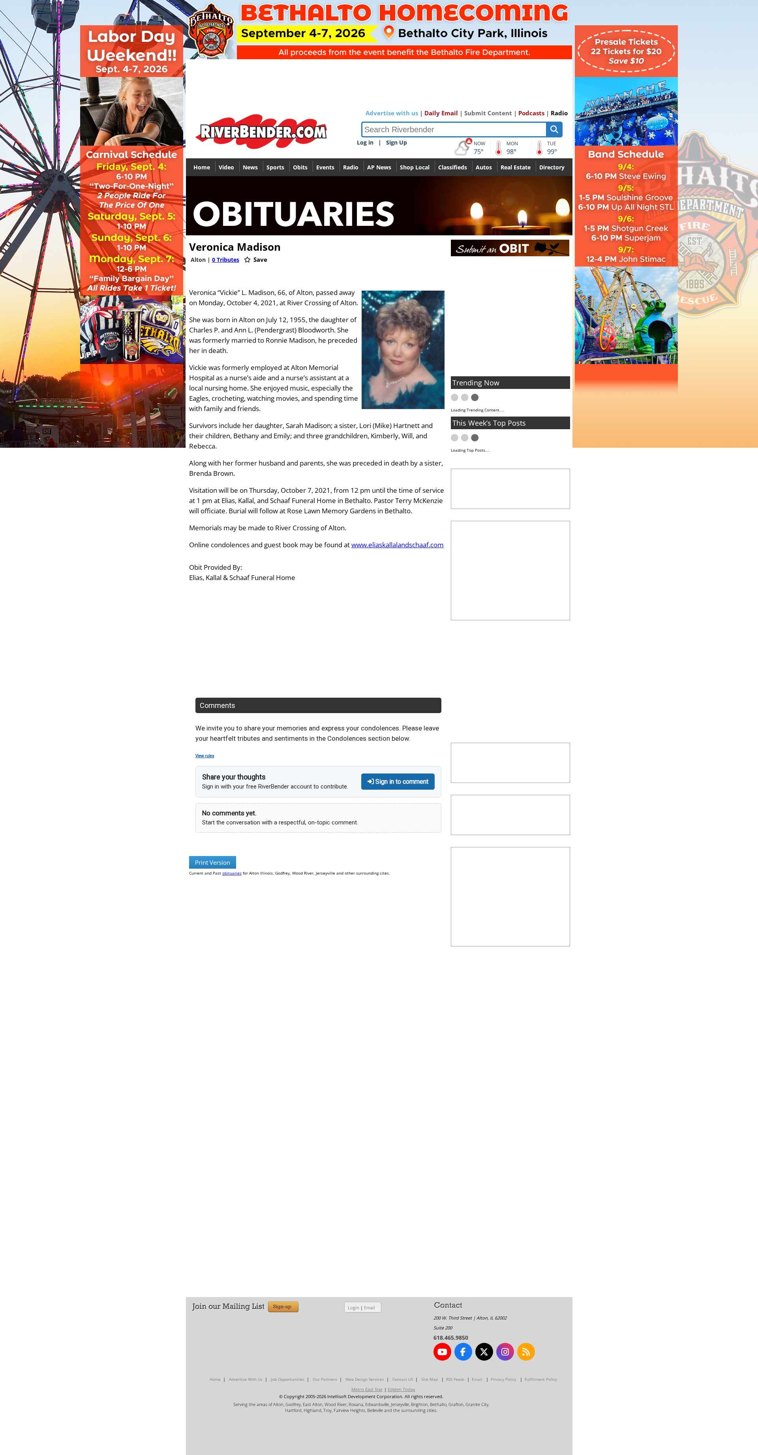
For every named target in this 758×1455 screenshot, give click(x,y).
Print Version (212, 862)
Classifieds (452, 167)
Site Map (429, 1379)
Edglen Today (401, 1389)
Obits (300, 167)
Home (201, 167)
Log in (365, 142)
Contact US (402, 1379)
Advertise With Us (246, 1379)
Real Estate (516, 167)
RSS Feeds (455, 1379)
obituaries (232, 873)
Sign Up (396, 142)
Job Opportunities (287, 1379)
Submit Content (488, 113)
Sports (275, 167)
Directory (552, 167)
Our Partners (325, 1379)
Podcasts (531, 113)
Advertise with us (392, 113)
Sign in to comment (401, 781)
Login (353, 1307)
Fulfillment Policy (541, 1379)
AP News (379, 167)
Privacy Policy (503, 1379)
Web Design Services (364, 1379)
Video (226, 167)
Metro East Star (367, 1389)
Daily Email (441, 113)
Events (325, 167)
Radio (559, 113)
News (250, 167)
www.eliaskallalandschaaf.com (397, 544)
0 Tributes (225, 259)
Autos (484, 167)
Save (259, 259)
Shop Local (415, 167)
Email (369, 1307)
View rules (204, 756)
